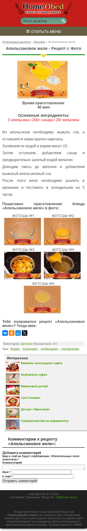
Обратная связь (66, 497)
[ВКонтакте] (5, 333)
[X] (24, 333)
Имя (6, 472)
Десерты (26, 343)
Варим (15, 349)
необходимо (49, 349)
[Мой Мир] (18, 333)
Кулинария (30, 349)
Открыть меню (43, 31)
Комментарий (12, 462)
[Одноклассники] (11, 333)
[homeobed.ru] (44, 14)
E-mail (7, 476)
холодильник (70, 349)
